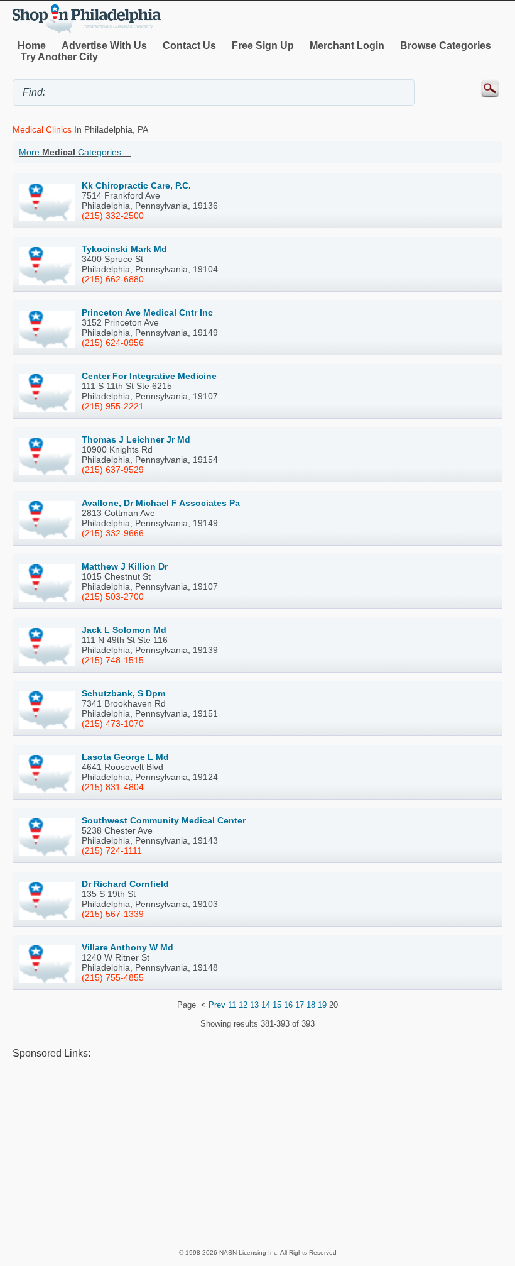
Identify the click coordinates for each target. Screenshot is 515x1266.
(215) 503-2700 (113, 597)
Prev (217, 1005)
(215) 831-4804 (113, 787)
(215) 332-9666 (113, 533)
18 (310, 1005)
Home (32, 45)
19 (322, 1005)
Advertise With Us (104, 45)
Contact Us (189, 45)
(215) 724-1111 (112, 850)
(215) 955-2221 (113, 406)
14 (265, 1005)
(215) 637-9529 (113, 470)
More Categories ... (75, 152)
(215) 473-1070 (113, 723)
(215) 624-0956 (113, 343)
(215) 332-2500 (113, 216)
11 (232, 1005)
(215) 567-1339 (113, 914)
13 (254, 1005)
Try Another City (59, 57)
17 (299, 1005)
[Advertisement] (257, 1153)
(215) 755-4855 (113, 977)
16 (288, 1005)
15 (277, 1005)
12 (243, 1005)
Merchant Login (347, 45)
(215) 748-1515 (113, 660)
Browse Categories (445, 45)
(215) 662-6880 (113, 279)
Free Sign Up (263, 45)
